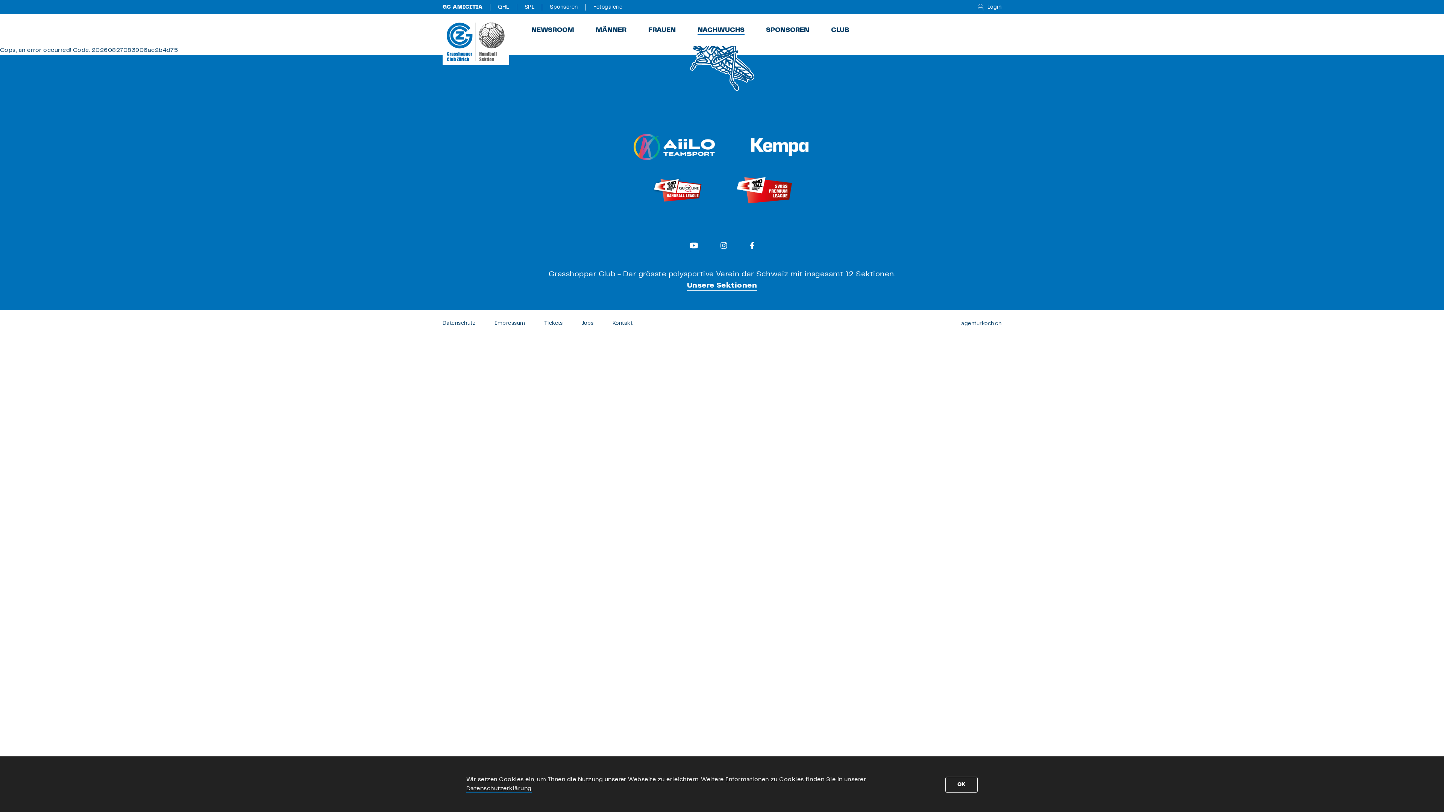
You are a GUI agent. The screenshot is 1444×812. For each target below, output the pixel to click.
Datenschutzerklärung (499, 788)
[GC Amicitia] (476, 41)
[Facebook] (752, 245)
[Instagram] (723, 245)
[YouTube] (694, 245)
